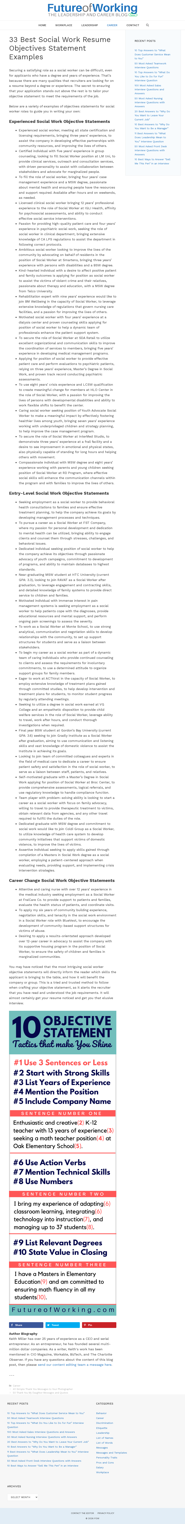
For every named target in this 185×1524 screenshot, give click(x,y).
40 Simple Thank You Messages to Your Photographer (43, 1389)
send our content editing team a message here (74, 1365)
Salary (100, 1467)
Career (112, 25)
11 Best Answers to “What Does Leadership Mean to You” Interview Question (150, 137)
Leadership (89, 25)
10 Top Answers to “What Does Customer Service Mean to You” (152, 54)
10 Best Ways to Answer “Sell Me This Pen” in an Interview (42, 1465)
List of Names (104, 1437)
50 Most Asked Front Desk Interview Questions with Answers (151, 150)
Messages (102, 1447)
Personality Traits (106, 1457)
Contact (132, 25)
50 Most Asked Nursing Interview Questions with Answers (150, 102)
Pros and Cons (105, 1462)
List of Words (104, 1442)
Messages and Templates (111, 1452)
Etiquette (101, 1428)
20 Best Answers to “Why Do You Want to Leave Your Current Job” (152, 115)
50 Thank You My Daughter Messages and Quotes (40, 1392)
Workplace (63, 25)
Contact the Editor (82, 1513)
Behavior (101, 1413)
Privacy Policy (106, 1513)
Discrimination (104, 1422)
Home (42, 25)
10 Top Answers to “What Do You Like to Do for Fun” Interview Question (152, 76)
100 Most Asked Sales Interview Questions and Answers (149, 89)
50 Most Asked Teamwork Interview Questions (35, 1418)
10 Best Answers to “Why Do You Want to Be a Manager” (42, 1446)
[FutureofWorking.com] (92, 9)
